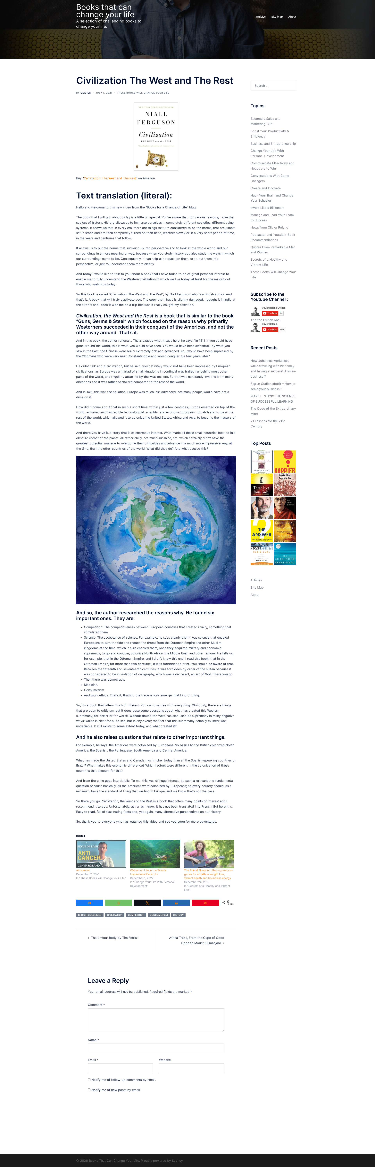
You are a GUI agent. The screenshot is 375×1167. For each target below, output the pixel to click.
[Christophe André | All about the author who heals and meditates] (262, 508)
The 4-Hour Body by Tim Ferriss (114, 938)
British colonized (90, 914)
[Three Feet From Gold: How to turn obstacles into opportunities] (262, 485)
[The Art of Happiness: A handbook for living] (285, 508)
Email (93, 1060)
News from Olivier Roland (269, 227)
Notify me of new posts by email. (116, 1090)
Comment (96, 1005)
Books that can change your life (105, 10)
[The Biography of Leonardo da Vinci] (285, 531)
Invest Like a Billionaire (267, 208)
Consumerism (159, 914)
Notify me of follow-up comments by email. (123, 1080)
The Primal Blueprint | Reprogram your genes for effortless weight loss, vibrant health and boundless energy (208, 874)
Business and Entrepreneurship (273, 144)
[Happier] (285, 461)
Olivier (85, 92)
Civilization (114, 914)
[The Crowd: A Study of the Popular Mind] (285, 485)
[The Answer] (262, 531)
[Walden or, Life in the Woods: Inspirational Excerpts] (155, 854)
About (292, 16)
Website (165, 1060)
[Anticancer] (101, 854)
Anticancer (83, 870)
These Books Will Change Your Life (143, 92)
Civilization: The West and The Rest (110, 178)
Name (93, 1040)
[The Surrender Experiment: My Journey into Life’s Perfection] (285, 554)
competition (136, 914)
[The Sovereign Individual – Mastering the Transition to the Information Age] (262, 554)
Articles (261, 16)
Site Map (277, 16)
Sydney (177, 1161)
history (178, 914)
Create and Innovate (266, 188)
